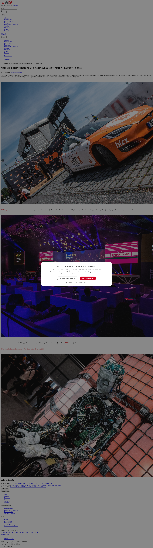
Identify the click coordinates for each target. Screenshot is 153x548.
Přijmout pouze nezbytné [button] (68, 278)
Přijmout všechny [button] (87, 278)
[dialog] (76, 274)
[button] (76, 283)
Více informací (90, 274)
